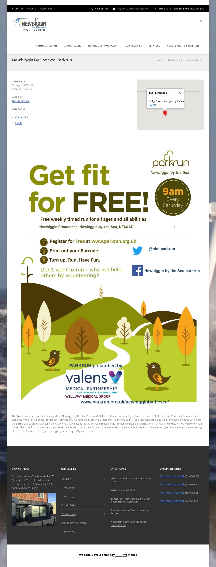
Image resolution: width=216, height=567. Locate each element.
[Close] (180, 93)
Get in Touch (46, 8)
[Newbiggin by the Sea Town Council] (29, 24)
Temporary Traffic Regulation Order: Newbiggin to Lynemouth (130, 500)
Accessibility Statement (184, 46)
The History (67, 496)
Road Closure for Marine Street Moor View (131, 480)
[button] (165, 113)
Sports (18, 123)
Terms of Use (68, 531)
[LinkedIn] (22, 8)
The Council (67, 487)
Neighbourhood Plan (102, 46)
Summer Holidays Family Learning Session (129, 512)
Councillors (72, 46)
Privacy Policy (68, 514)
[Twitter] (17, 8)
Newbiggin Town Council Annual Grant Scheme (128, 523)
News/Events (133, 46)
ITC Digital (121, 555)
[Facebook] (12, 8)
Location (66, 478)
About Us (31, 8)
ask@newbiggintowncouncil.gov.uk (133, 8)
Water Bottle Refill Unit (123, 490)
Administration (46, 46)
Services (154, 46)
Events (152, 104)
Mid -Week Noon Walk (172, 476)
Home (159, 59)
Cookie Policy (68, 505)
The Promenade (21, 101)
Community (21, 117)
